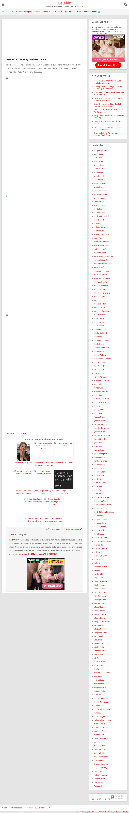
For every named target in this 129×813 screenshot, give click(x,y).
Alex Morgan (99, 158)
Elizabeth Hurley (101, 340)
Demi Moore (99, 326)
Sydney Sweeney (101, 764)
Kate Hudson (99, 486)
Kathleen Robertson (102, 505)
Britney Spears (100, 227)
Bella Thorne (99, 213)
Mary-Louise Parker (102, 622)
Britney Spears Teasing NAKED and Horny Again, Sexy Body (108, 88)
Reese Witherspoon (102, 709)
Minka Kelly (99, 647)
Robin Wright (99, 717)
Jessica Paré (99, 450)
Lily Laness (98, 578)
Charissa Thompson (102, 271)
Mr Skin (97, 658)
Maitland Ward (100, 603)
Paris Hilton (99, 695)
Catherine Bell (100, 249)
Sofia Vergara (99, 749)
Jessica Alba (99, 443)
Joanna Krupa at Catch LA (64, 463)
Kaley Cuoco (99, 476)
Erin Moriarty (99, 366)
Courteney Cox (100, 315)
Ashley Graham (100, 202)
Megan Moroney (100, 629)
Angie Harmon (100, 187)
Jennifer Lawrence (101, 428)
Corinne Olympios (101, 311)
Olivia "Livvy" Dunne (102, 673)
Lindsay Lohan (100, 585)
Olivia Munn (99, 680)
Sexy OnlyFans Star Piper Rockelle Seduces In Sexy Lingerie (108, 105)
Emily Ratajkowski (101, 348)
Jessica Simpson (100, 454)
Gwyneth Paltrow (101, 392)
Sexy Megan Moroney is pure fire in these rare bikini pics (108, 99)
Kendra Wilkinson (101, 530)
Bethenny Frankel (101, 216)
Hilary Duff (98, 410)
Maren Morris (99, 611)
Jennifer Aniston (100, 424)
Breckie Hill (99, 220)
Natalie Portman (100, 662)
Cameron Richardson (102, 234)
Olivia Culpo (99, 676)
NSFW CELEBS (7, 12)
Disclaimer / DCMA (120, 812)
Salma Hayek (99, 724)
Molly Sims (98, 654)
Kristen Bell (99, 545)
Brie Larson (99, 224)
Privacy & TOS (104, 812)
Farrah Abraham (100, 377)
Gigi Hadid (98, 384)
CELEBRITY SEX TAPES (52, 12)
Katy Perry (98, 508)
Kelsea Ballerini (100, 519)
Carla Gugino (99, 238)
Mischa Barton (100, 651)
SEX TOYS (69, 12)
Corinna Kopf (99, 308)
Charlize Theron (100, 275)
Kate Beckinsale (100, 483)
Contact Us (91, 812)
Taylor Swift (99, 771)
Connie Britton (100, 304)
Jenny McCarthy (100, 439)
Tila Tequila (98, 782)
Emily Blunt (99, 344)
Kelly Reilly (99, 516)
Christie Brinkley (101, 286)
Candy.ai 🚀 (76, 529)
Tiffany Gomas (100, 779)
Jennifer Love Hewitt (102, 435)
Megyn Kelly (99, 636)
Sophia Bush (99, 753)
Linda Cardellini (100, 581)
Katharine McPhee (101, 497)
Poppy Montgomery (102, 702)
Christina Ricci (99, 297)
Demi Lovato (99, 322)
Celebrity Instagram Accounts (28, 12)
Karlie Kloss (99, 479)
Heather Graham (100, 402)
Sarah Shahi (99, 735)
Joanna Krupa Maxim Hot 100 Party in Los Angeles (44, 464)
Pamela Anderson (101, 691)
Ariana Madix (99, 198)
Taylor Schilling (100, 768)
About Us (80, 812)
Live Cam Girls (100, 592)
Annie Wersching (101, 194)
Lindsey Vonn (99, 589)
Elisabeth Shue (100, 329)
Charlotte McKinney (102, 278)
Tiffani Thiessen (100, 775)
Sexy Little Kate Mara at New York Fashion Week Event (107, 134)
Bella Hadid (99, 209)
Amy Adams (99, 172)
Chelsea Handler (101, 282)
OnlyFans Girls (100, 687)
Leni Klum (98, 570)
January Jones (99, 421)
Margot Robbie (100, 614)
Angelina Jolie (99, 183)
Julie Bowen (99, 468)
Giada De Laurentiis (102, 381)
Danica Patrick (100, 318)
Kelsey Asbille (100, 523)
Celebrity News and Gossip (105, 256)
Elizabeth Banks (100, 337)
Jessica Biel (98, 446)
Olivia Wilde (99, 684)
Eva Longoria (99, 370)
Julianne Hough (100, 465)
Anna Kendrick (100, 191)
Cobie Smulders (100, 300)
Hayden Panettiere (101, 399)
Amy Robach (99, 176)
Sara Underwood (101, 727)
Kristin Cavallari (100, 556)
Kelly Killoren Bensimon (104, 512)
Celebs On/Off (100, 267)
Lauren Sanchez (100, 567)
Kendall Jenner (100, 527)
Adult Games (99, 154)
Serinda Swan (99, 746)
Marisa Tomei (99, 618)
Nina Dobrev (99, 665)
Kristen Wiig (99, 552)
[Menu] (3, 4)
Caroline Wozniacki (101, 242)
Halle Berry (99, 395)
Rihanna (97, 713)
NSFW (96, 669)
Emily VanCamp (100, 351)
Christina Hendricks (102, 293)
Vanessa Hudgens (101, 786)
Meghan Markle (100, 633)
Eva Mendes (99, 373)
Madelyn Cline (100, 600)
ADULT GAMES (83, 12)
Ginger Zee (98, 388)
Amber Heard (99, 165)
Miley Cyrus (99, 643)
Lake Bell (98, 563)
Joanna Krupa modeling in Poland (43, 492)
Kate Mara (98, 490)
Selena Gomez (100, 742)
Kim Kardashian (100, 538)
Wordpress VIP (44, 808)
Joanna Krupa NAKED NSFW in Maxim (63, 492)
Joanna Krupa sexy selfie (24, 463)
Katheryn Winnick (101, 501)
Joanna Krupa (20, 433)
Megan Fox (98, 625)
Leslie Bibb (98, 574)
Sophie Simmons (101, 757)
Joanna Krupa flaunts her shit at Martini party (34, 520)
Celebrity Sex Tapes (102, 260)
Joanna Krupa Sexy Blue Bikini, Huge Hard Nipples (54, 520)
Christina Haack (100, 289)
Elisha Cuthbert (100, 333)
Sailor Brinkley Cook (102, 720)
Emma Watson (100, 355)
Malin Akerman (100, 607)
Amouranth (98, 169)
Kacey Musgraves (101, 472)
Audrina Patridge (101, 205)
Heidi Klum (98, 406)
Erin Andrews (99, 362)
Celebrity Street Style (103, 264)
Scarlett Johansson (101, 738)
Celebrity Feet (100, 253)
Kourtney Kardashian (102, 541)
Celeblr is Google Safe (101, 799)
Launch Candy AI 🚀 (108, 65)
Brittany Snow (99, 231)
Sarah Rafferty (100, 731)
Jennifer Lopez (100, 432)
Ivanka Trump (99, 417)
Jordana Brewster (101, 461)
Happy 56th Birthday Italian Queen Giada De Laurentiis (108, 82)
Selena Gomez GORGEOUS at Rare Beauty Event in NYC (108, 128)
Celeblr (64, 3)
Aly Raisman (99, 161)
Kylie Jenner (99, 559)
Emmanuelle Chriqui (102, 359)
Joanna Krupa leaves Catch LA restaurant (23, 492)
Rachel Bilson (99, 706)
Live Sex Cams (100, 596)
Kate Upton (98, 494)
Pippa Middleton (101, 698)
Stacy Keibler (99, 760)
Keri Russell (99, 534)
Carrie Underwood (101, 245)
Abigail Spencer (100, 150)
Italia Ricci (98, 413)
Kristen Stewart (100, 549)
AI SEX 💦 (96, 12)
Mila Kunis (98, 640)
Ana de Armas (99, 180)
